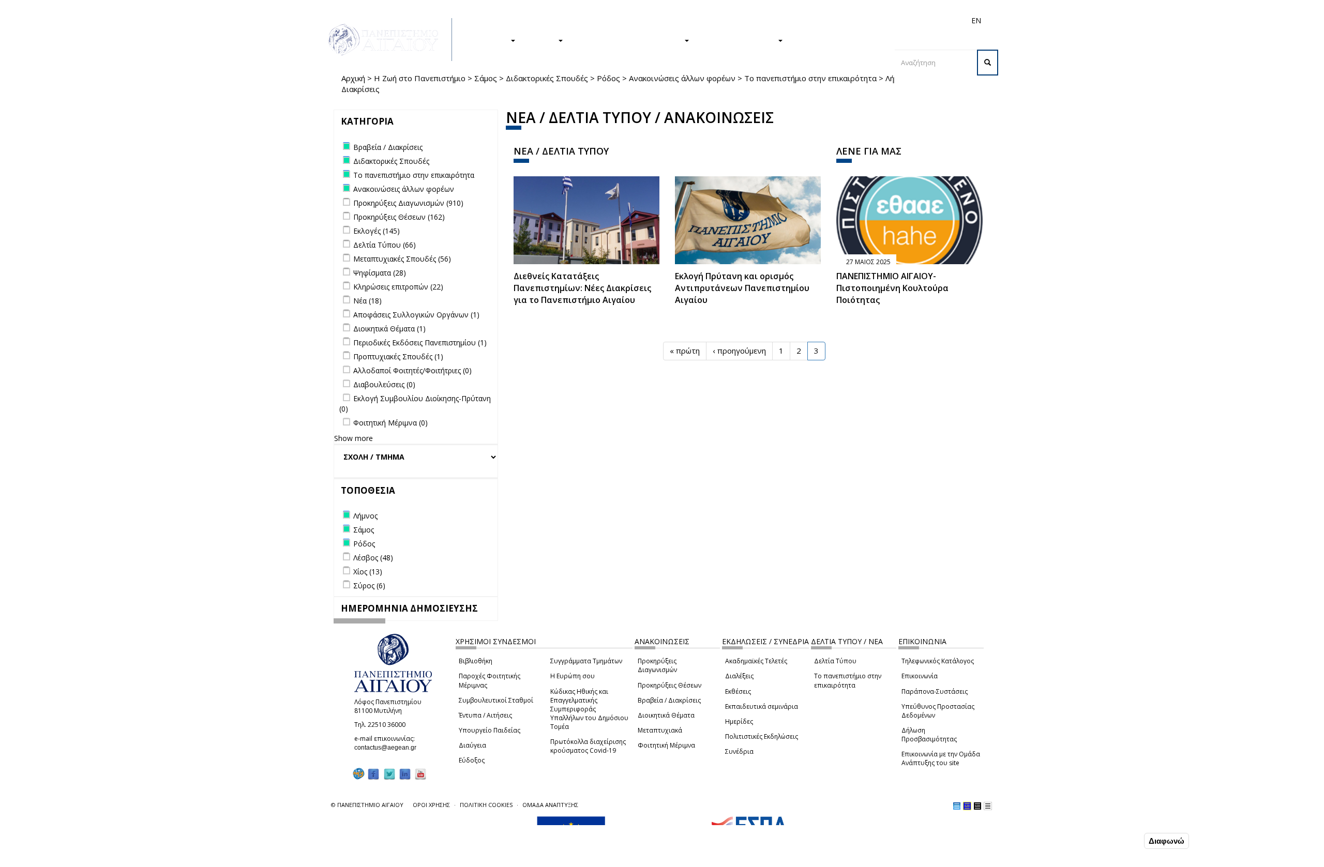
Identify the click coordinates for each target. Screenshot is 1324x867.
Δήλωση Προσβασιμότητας (929, 734)
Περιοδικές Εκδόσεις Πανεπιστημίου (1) (420, 342)
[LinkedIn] (405, 773)
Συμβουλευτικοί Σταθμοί (496, 700)
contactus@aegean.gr (388, 747)
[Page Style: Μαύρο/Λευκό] (988, 806)
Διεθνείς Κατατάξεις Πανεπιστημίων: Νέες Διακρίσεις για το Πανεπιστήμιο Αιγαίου (582, 288)
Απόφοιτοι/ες (792, 20)
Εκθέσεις (738, 691)
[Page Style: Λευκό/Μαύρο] (977, 806)
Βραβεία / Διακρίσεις (669, 700)
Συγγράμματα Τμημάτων (586, 661)
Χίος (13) (367, 571)
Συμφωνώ (1120, 840)
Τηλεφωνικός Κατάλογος (937, 661)
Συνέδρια (739, 751)
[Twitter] (389, 773)
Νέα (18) (367, 301)
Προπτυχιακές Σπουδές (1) (398, 356)
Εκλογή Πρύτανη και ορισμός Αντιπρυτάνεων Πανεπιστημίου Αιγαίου (742, 288)
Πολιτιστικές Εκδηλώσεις (761, 736)
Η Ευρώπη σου (572, 676)
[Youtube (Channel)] (420, 773)
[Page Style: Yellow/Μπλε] (967, 806)
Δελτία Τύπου (835, 661)
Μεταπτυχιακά (660, 730)
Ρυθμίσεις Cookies (169, 858)
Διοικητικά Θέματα (666, 715)
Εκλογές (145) (376, 231)
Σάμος (485, 78)
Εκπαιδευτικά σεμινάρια (761, 706)
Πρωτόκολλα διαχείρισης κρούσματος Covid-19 (588, 746)
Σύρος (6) (369, 585)
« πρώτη (685, 350)
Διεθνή (830, 20)
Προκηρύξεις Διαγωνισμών (657, 665)
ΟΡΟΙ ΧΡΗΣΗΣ (431, 805)
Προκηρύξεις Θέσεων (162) (399, 217)
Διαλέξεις (739, 676)
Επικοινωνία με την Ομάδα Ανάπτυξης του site (940, 758)
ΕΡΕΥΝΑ (542, 40)
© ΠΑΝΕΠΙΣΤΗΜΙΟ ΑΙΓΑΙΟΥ (367, 805)
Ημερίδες (739, 721)
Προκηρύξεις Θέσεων (669, 685)
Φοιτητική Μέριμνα (666, 745)
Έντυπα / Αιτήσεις (485, 715)
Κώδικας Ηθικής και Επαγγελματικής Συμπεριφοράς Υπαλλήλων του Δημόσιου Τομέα (589, 709)
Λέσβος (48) (373, 557)
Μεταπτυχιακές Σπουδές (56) (402, 259)
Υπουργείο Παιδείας (489, 730)
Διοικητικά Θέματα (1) (389, 328)
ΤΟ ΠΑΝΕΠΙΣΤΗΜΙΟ (738, 40)
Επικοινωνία (919, 676)
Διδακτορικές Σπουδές (547, 78)
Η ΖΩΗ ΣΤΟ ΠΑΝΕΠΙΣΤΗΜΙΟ (629, 40)
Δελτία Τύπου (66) (384, 245)
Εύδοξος (472, 760)
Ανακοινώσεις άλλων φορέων (682, 78)
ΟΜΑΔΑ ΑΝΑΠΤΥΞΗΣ (550, 805)
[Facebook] (373, 773)
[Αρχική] (389, 39)
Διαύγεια (472, 745)
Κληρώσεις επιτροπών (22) (398, 287)
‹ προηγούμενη (739, 350)
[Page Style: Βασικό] (957, 806)
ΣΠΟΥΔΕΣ (490, 40)
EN (976, 20)
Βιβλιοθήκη (475, 661)
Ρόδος (608, 78)
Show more (353, 438)
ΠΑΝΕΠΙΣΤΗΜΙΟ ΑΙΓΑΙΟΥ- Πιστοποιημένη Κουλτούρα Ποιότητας (892, 288)
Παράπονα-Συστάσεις (934, 691)
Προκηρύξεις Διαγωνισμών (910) (408, 203)
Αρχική (353, 78)
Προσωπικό (865, 20)
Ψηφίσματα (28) (379, 273)
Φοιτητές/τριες (741, 20)
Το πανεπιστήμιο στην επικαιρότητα (810, 78)
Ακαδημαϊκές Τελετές (756, 661)
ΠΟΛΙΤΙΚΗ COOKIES (486, 805)
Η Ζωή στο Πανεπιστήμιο (419, 78)
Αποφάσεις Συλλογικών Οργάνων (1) (416, 315)
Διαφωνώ (1166, 840)
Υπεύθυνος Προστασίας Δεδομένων (937, 711)
